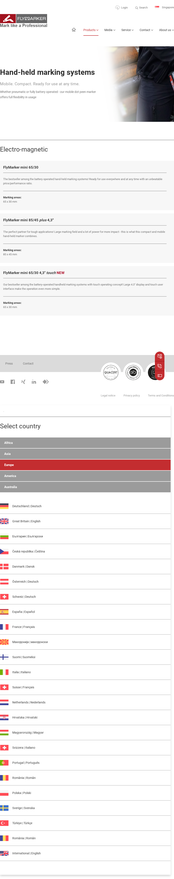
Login (124, 7)
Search (143, 7)
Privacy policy (131, 395)
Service (126, 30)
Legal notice (108, 395)
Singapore (167, 7)
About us (165, 30)
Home (73, 32)
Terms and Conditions (161, 395)
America (10, 476)
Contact (145, 30)
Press (9, 363)
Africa (8, 443)
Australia (10, 487)
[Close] (3, 411)
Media (108, 30)
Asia (7, 454)
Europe (9, 465)
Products (89, 30)
